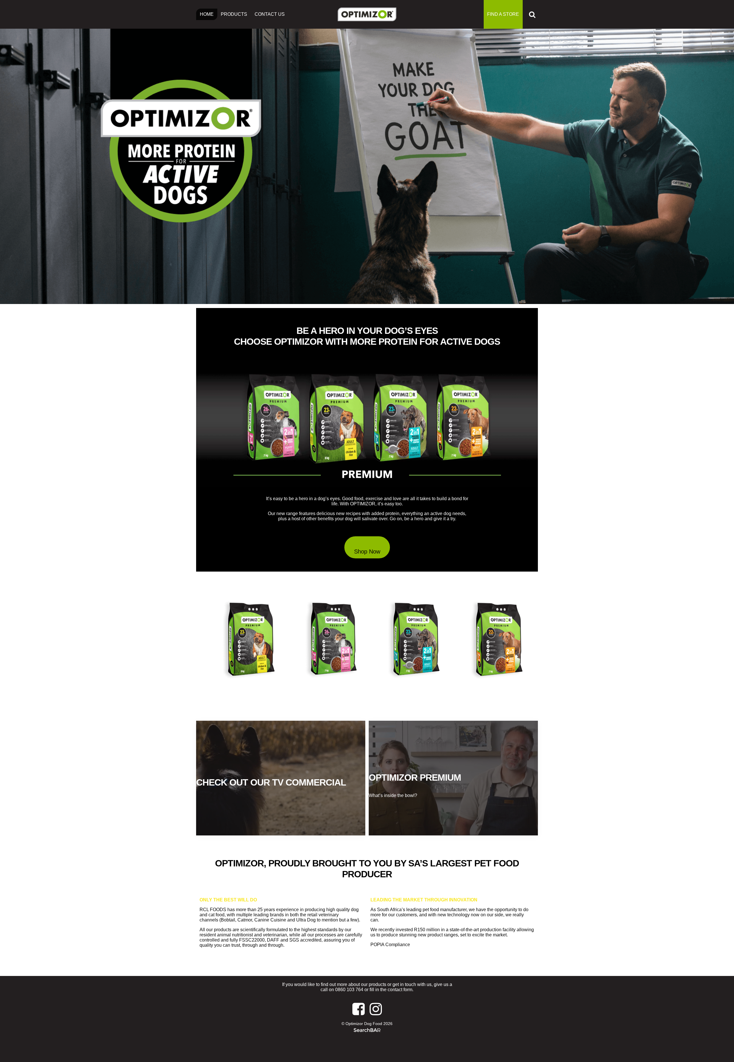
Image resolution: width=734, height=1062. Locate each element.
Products (234, 14)
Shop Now (367, 551)
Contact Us (270, 14)
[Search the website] (532, 14)
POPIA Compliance (390, 944)
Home (207, 14)
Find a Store (503, 14)
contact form (400, 989)
